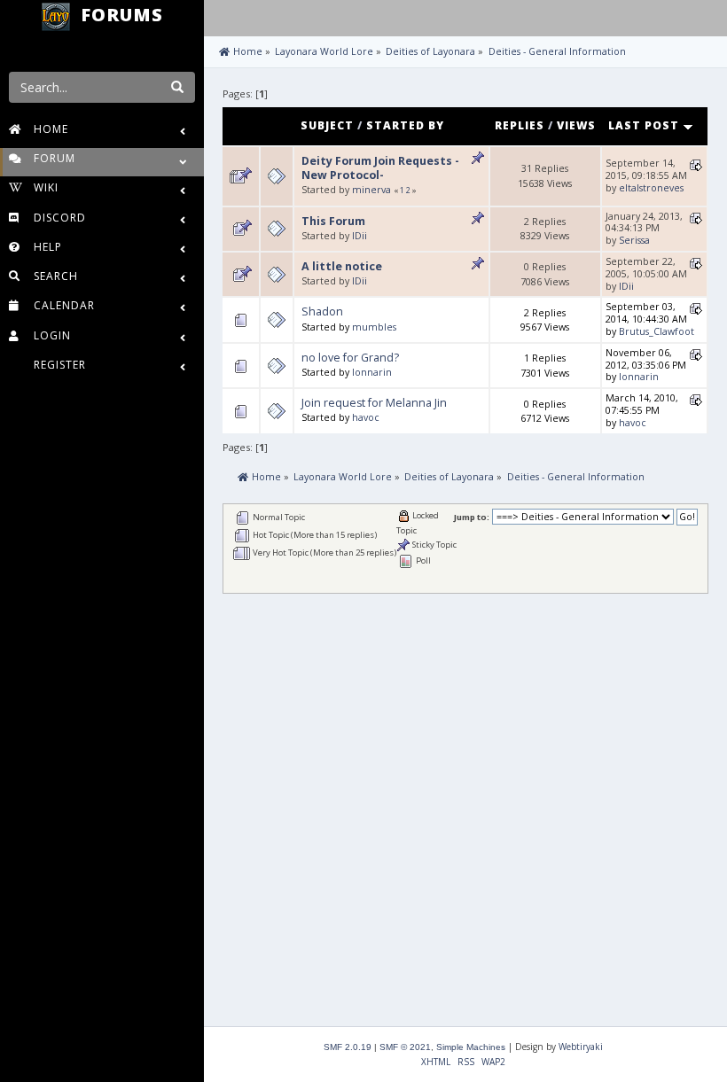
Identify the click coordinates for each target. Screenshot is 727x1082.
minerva (371, 189)
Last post (645, 125)
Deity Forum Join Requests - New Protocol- (380, 168)
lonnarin (372, 372)
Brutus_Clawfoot (656, 331)
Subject (327, 125)
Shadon (322, 311)
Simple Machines (470, 1047)
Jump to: (471, 517)
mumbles (374, 327)
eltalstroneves (651, 188)
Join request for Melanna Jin (374, 402)
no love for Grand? (350, 357)
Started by (405, 125)
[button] (221, 16)
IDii (359, 236)
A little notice (341, 266)
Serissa (634, 240)
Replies (519, 125)
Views (576, 125)
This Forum (333, 221)
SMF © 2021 (405, 1047)
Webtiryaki (581, 1046)
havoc (365, 417)
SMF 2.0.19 (347, 1047)
